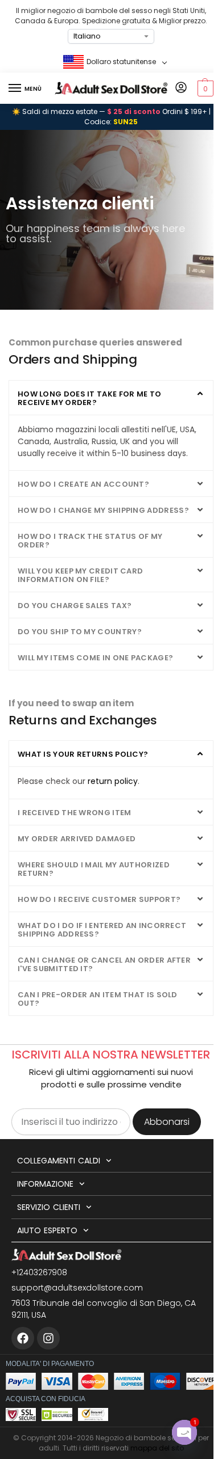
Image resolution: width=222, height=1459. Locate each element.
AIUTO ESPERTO (47, 1230)
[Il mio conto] (181, 88)
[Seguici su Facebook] (22, 1338)
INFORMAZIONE (45, 1184)
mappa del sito (157, 1448)
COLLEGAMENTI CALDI (58, 1160)
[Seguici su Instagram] (48, 1338)
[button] (204, 88)
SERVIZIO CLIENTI (48, 1207)
